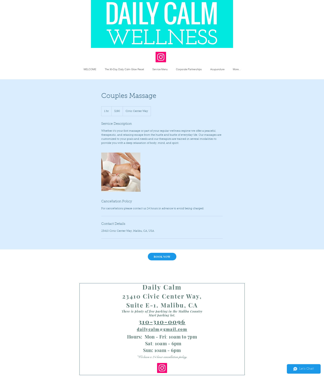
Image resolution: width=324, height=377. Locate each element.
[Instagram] (161, 57)
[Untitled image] (120, 172)
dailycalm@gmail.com (162, 329)
